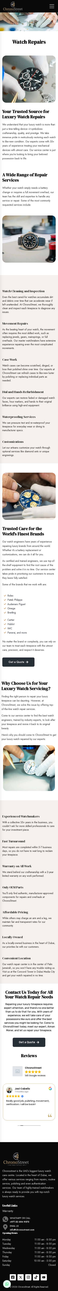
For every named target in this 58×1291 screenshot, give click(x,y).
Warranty (7, 1211)
